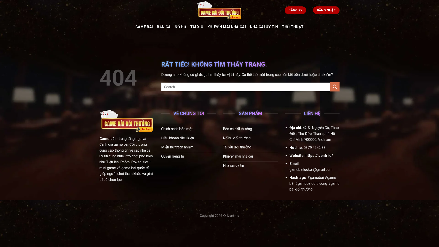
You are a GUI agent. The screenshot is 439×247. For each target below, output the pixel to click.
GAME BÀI (144, 27)
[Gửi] (335, 86)
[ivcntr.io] (219, 10)
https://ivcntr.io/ (319, 155)
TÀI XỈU (196, 27)
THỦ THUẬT (293, 27)
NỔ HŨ (180, 27)
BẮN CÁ (164, 27)
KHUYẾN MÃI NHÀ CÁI (226, 27)
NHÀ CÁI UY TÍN (264, 27)
